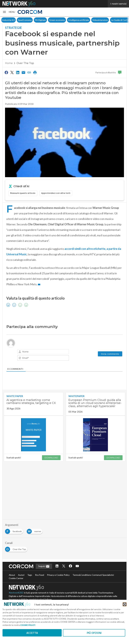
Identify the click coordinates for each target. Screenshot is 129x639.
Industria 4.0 (8, 20)
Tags (29, 575)
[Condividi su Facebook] (6, 72)
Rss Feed (39, 575)
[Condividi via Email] (23, 72)
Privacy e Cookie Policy (58, 575)
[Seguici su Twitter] (64, 566)
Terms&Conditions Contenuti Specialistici (93, 575)
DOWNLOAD (51, 457)
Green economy (57, 20)
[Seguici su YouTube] (77, 566)
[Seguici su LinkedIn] (57, 566)
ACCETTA (32, 633)
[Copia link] (29, 72)
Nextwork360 (16, 592)
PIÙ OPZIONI (94, 633)
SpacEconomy (25, 20)
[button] (9, 12)
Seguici (42, 566)
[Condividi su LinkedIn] (17, 72)
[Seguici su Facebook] (70, 566)
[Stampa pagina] (34, 72)
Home (9, 63)
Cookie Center (16, 578)
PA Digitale (40, 20)
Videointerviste (100, 20)
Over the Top (25, 63)
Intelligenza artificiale (78, 20)
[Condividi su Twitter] (11, 72)
